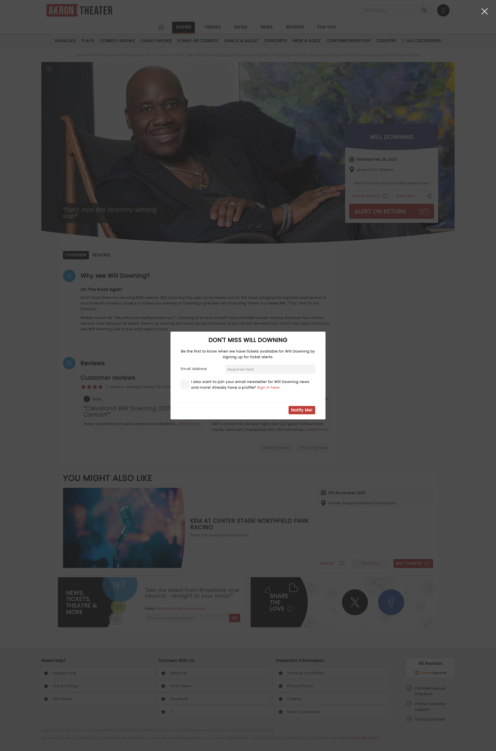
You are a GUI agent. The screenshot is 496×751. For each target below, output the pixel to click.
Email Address (194, 368)
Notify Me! (302, 410)
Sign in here (268, 387)
